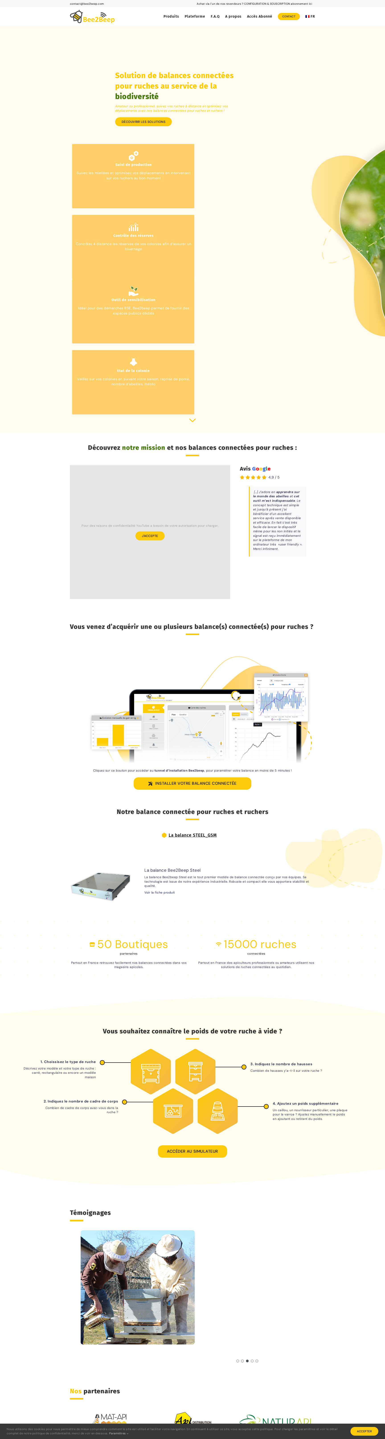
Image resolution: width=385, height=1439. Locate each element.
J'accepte (150, 536)
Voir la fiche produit (159, 892)
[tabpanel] (192, 881)
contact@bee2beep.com (87, 4)
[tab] (192, 835)
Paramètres (118, 1433)
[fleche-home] (192, 420)
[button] (237, 1361)
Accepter (364, 1431)
